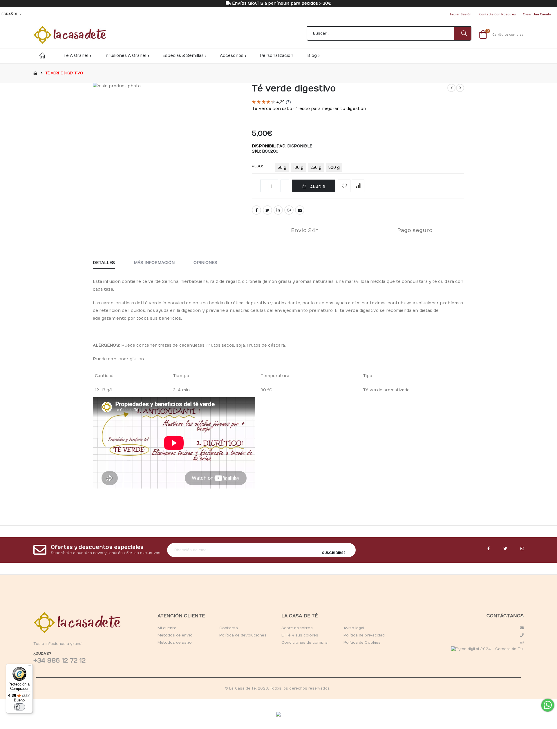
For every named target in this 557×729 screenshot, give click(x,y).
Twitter (267, 210)
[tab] (108, 263)
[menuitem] (313, 55)
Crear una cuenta (537, 14)
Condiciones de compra (304, 642)
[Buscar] (462, 33)
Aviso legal (353, 628)
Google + (289, 210)
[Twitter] (505, 549)
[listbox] (309, 168)
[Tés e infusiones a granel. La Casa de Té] (69, 35)
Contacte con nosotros (497, 14)
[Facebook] (488, 549)
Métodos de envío (175, 635)
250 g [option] (315, 167)
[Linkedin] (522, 549)
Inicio (35, 73)
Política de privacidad (364, 635)
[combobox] (389, 33)
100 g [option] (298, 167)
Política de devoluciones (243, 635)
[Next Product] (460, 88)
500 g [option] (334, 167)
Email (299, 210)
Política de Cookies (362, 642)
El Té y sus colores (299, 635)
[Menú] (29, 667)
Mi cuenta (167, 628)
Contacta (228, 628)
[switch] (19, 706)
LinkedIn (278, 210)
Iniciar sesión (460, 14)
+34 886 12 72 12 (59, 660)
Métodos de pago (175, 642)
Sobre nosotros (297, 628)
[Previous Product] (451, 88)
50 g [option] (282, 167)
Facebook (256, 210)
